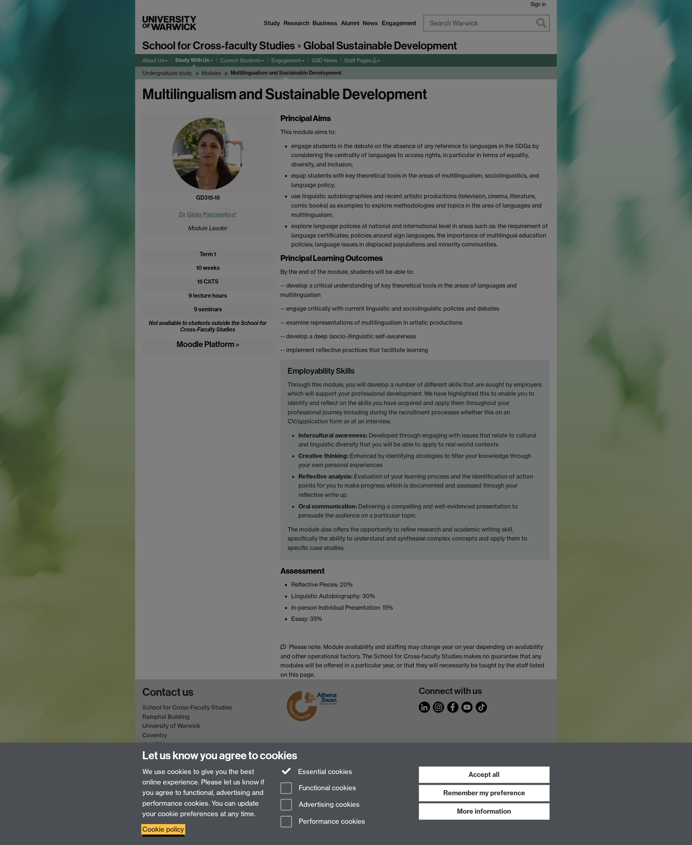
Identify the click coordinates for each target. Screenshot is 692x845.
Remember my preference (484, 793)
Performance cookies (331, 822)
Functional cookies (326, 788)
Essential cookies (324, 772)
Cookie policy (163, 829)
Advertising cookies (328, 805)
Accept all (484, 774)
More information (484, 811)
